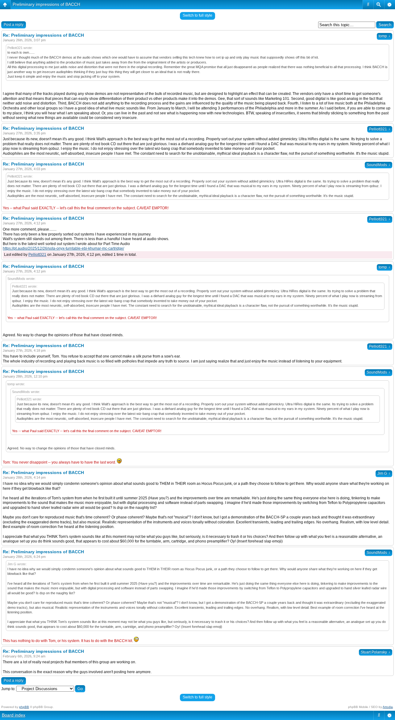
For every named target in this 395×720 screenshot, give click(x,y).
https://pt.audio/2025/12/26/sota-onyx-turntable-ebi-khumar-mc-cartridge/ (63, 248)
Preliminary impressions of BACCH (46, 4)
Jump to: (8, 689)
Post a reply (13, 24)
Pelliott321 (379, 129)
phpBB (24, 707)
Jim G (383, 473)
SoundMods (378, 165)
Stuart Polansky (375, 652)
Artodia (388, 707)
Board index (13, 715)
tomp (384, 36)
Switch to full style (197, 15)
